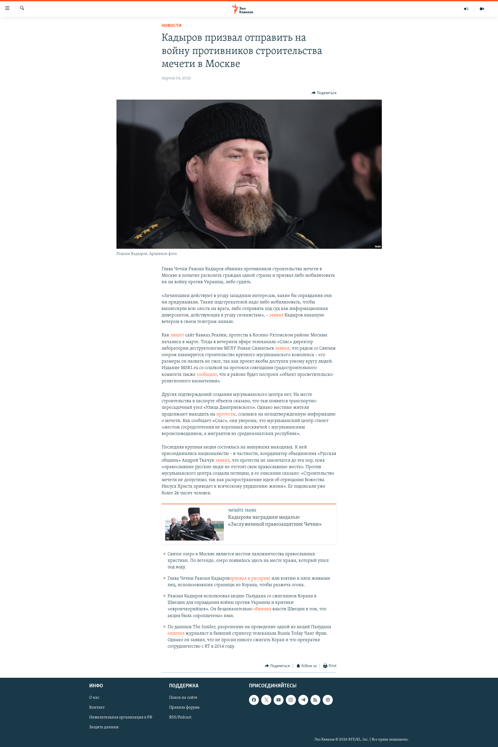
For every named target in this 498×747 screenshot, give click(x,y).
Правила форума (184, 708)
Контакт (97, 708)
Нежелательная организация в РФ (120, 717)
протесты (226, 414)
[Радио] (466, 8)
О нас (94, 698)
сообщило (207, 374)
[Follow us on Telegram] (303, 700)
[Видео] (482, 8)
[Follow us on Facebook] (254, 700)
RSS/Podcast (180, 717)
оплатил (176, 633)
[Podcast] (328, 700)
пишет (177, 335)
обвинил (262, 609)
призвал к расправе (250, 578)
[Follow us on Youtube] (278, 700)
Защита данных (104, 727)
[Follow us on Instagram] (291, 700)
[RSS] (315, 700)
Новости (172, 26)
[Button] (324, 93)
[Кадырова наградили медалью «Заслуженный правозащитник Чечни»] (194, 524)
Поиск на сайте (183, 698)
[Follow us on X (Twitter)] (266, 700)
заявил (277, 315)
